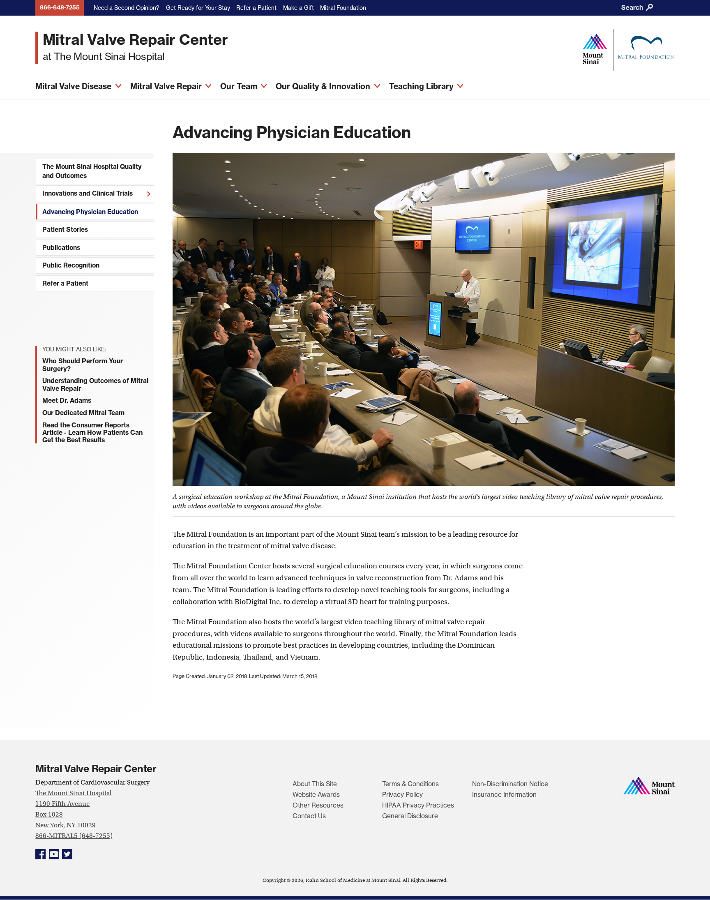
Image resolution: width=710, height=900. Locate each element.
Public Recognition (70, 265)
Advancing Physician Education (90, 212)
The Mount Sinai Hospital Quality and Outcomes (92, 171)
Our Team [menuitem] (239, 86)
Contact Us (309, 816)
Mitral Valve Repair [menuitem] (167, 86)
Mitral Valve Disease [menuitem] (74, 86)
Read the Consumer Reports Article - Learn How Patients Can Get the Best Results (92, 432)
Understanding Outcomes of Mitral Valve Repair (95, 384)
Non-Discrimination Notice (510, 784)
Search (633, 8)
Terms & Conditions (410, 784)
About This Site (315, 784)
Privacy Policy (402, 794)
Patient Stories (65, 229)
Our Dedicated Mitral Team (83, 412)
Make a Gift (298, 7)
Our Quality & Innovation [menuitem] (324, 86)
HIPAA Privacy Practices (418, 805)
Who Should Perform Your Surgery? (82, 364)
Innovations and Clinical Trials (87, 193)
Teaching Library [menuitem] (422, 86)
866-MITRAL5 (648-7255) (74, 835)
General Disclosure (410, 816)
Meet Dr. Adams (66, 400)
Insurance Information (504, 794)
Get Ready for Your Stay (198, 7)
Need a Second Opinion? (126, 7)
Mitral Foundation (343, 7)
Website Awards (316, 794)
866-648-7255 (60, 7)
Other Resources (318, 805)
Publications (61, 248)
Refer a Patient (256, 7)
